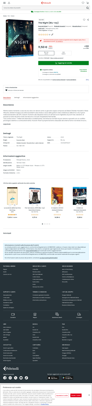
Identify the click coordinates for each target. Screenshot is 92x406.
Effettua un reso (7, 300)
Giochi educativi (7, 353)
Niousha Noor (76, 26)
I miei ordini (6, 297)
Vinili (34, 335)
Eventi (4, 272)
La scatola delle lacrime (12, 208)
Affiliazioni (65, 272)
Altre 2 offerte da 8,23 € (57, 58)
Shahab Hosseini (59, 26)
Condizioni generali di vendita (41, 295)
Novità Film (65, 330)
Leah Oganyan (39, 143)
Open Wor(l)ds (37, 358)
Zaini (34, 353)
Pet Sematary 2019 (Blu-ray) (35, 208)
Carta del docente (38, 279)
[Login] (9, 2)
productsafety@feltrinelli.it (49, 258)
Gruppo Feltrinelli (66, 295)
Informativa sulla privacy (39, 300)
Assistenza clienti (8, 302)
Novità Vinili (36, 337)
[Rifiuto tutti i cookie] (89, 395)
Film (63, 327)
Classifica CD (36, 332)
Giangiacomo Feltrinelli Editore (70, 297)
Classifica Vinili (37, 340)
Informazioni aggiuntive (31, 97)
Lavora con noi (7, 274)
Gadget (64, 355)
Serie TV (64, 337)
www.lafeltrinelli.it (31, 251)
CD (33, 327)
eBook (5, 337)
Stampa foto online (38, 287)
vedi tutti (41, 28)
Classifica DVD (66, 332)
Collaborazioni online (68, 279)
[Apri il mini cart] (87, 2)
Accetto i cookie (75, 395)
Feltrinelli (46, 58)
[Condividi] (88, 20)
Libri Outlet (6, 330)
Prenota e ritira (36, 272)
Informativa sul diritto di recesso (41, 297)
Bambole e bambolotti (9, 358)
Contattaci (6, 305)
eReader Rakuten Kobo (68, 358)
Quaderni (35, 360)
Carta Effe (35, 269)
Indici (34, 284)
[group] (19, 38)
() (49, 34)
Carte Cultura (36, 277)
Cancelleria (36, 355)
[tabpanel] (12, 203)
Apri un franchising (67, 269)
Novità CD (35, 330)
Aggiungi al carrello (65, 63)
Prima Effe (64, 282)
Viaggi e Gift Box (66, 353)
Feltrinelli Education (67, 302)
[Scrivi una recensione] (52, 34)
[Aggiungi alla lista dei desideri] (84, 20)
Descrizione (7, 97)
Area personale (7, 295)
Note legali (7, 233)
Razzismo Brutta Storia (68, 305)
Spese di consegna (8, 307)
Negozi (5, 269)
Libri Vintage (6, 335)
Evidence (80, 208)
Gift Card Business (67, 274)
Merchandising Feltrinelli (68, 350)
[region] (46, 395)
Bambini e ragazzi (67, 340)
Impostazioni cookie (62, 395)
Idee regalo (65, 348)
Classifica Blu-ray (67, 335)
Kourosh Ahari (43, 26)
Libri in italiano (7, 327)
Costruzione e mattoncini (10, 350)
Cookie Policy (45, 404)
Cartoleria (35, 348)
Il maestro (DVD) (57, 208)
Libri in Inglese (7, 332)
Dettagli (16, 97)
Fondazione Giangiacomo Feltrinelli (72, 300)
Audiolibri (5, 340)
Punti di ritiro (36, 282)
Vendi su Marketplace (68, 277)
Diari (34, 350)
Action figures (7, 360)
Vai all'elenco (59, 41)
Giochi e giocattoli (8, 348)
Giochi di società (8, 355)
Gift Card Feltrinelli (37, 274)
